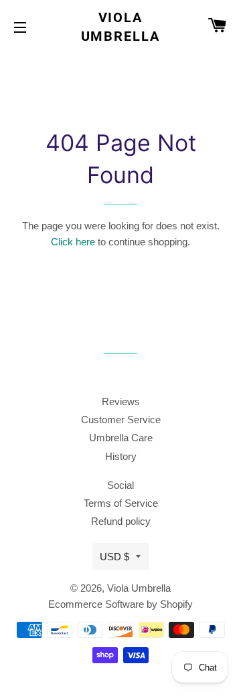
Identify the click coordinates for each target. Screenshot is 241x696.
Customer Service (121, 419)
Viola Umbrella (121, 26)
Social (120, 485)
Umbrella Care (121, 437)
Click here (73, 241)
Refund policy (121, 521)
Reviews (121, 401)
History (121, 456)
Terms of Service (121, 503)
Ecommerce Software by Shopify (120, 604)
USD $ (114, 556)
